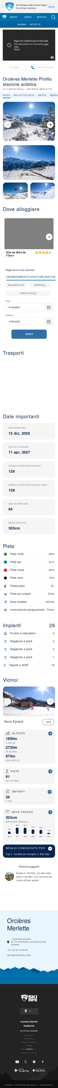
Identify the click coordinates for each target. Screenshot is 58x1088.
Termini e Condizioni (29, 1042)
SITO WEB (14, 67)
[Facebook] (42, 1062)
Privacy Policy (29, 1038)
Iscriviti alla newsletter (29, 1030)
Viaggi (27, 17)
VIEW (48, 722)
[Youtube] (17, 1062)
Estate (34, 24)
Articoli (42, 17)
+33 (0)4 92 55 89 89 (44, 67)
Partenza (9, 315)
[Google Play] (22, 1070)
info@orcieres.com (18, 955)
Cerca (29, 334)
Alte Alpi (44, 854)
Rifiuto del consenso (29, 1052)
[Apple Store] (38, 1070)
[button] (53, 17)
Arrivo (8, 301)
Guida (6, 95)
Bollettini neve (24, 95)
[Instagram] (34, 1062)
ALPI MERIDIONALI (13, 89)
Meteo (13, 17)
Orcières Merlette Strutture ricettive (30, 276)
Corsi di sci (27, 293)
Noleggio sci (16, 285)
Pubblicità (29, 1025)
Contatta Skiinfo (29, 1021)
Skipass (38, 285)
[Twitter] (25, 1062)
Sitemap (29, 1045)
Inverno (21, 24)
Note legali (29, 1035)
